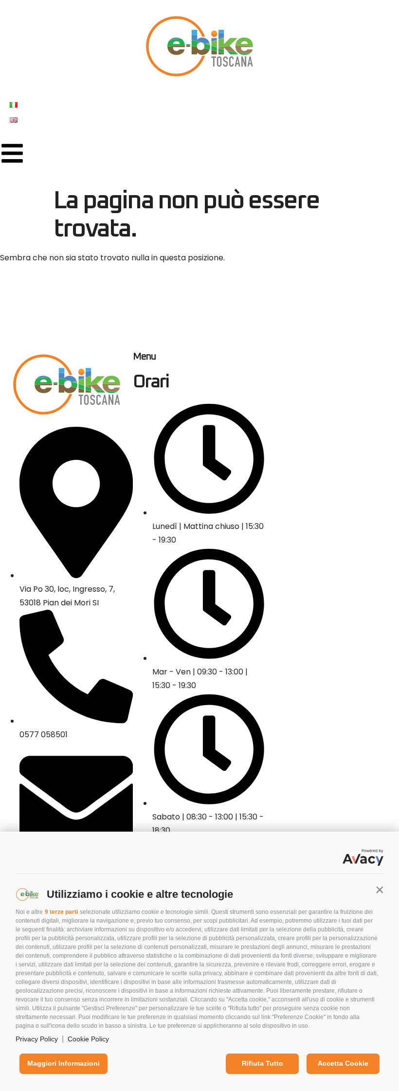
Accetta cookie (343, 1063)
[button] (379, 889)
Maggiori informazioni (63, 1063)
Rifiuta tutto (262, 1063)
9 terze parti (61, 912)
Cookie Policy (88, 1039)
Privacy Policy (37, 1039)
